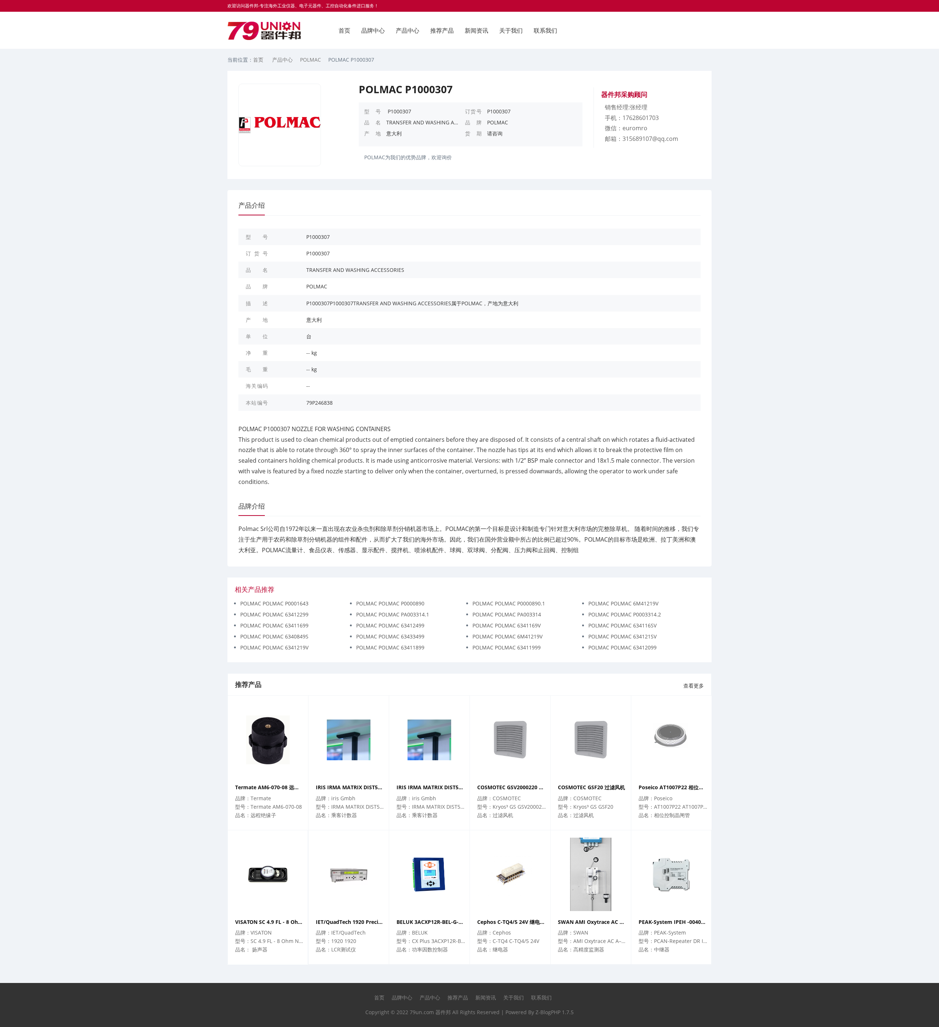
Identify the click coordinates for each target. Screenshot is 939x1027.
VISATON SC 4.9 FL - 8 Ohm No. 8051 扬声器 (269, 921)
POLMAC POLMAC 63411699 (274, 625)
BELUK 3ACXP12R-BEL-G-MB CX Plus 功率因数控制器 (431, 921)
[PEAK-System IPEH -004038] (671, 874)
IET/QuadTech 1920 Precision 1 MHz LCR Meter (350, 921)
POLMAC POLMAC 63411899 (390, 647)
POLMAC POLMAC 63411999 (506, 647)
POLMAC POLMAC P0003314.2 (624, 614)
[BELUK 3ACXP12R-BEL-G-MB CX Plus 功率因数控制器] (429, 874)
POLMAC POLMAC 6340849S (274, 636)
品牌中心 (373, 30)
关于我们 (511, 30)
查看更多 (693, 685)
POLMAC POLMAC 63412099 (622, 647)
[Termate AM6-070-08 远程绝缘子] (267, 739)
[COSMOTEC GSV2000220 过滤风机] (510, 739)
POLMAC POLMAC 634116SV (622, 625)
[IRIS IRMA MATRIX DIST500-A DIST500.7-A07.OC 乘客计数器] (348, 739)
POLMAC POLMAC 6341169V (506, 625)
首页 (344, 30)
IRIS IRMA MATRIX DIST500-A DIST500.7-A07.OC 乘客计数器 (350, 787)
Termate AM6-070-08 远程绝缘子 (269, 787)
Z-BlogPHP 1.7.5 (555, 1012)
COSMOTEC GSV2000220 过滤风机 (512, 787)
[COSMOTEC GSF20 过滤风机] (590, 739)
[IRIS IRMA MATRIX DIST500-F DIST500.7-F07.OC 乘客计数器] (429, 739)
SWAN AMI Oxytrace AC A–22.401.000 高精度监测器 (592, 921)
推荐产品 (442, 30)
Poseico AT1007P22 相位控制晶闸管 (673, 787)
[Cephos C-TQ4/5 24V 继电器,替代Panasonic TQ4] (510, 874)
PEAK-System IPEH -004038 (673, 921)
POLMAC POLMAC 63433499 (390, 636)
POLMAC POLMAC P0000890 (390, 603)
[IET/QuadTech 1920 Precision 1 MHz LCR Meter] (348, 874)
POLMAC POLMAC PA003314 (506, 614)
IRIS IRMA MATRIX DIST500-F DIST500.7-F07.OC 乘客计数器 (431, 787)
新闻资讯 (476, 30)
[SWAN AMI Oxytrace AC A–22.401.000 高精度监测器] (590, 874)
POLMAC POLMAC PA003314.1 (392, 614)
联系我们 (545, 30)
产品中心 (407, 30)
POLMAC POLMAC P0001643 (274, 603)
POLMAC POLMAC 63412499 (390, 625)
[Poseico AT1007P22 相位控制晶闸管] (671, 739)
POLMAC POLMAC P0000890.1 (508, 603)
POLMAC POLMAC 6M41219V (623, 603)
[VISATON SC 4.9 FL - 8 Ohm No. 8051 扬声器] (267, 874)
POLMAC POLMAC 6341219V (274, 647)
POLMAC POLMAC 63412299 (274, 614)
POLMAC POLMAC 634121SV (622, 636)
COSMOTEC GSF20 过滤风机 (591, 787)
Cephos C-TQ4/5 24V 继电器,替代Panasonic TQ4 (512, 921)
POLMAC (310, 59)
